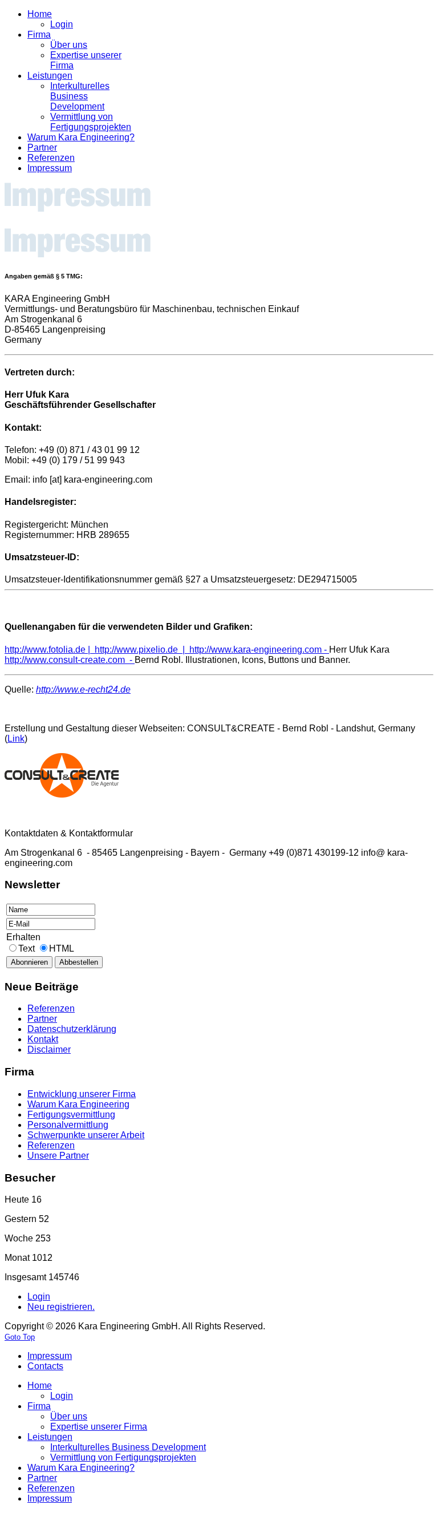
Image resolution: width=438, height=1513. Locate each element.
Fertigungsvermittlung (71, 1114)
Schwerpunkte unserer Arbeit (85, 1135)
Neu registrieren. (61, 1307)
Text (27, 948)
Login (38, 1296)
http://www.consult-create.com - (70, 660)
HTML (61, 948)
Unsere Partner (58, 1155)
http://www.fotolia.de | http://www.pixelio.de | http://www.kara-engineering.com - (167, 649)
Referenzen (51, 1145)
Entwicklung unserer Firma (81, 1094)
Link (16, 738)
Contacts (45, 1366)
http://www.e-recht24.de (83, 689)
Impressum (49, 1356)
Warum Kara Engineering (78, 1104)
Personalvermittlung (67, 1125)
